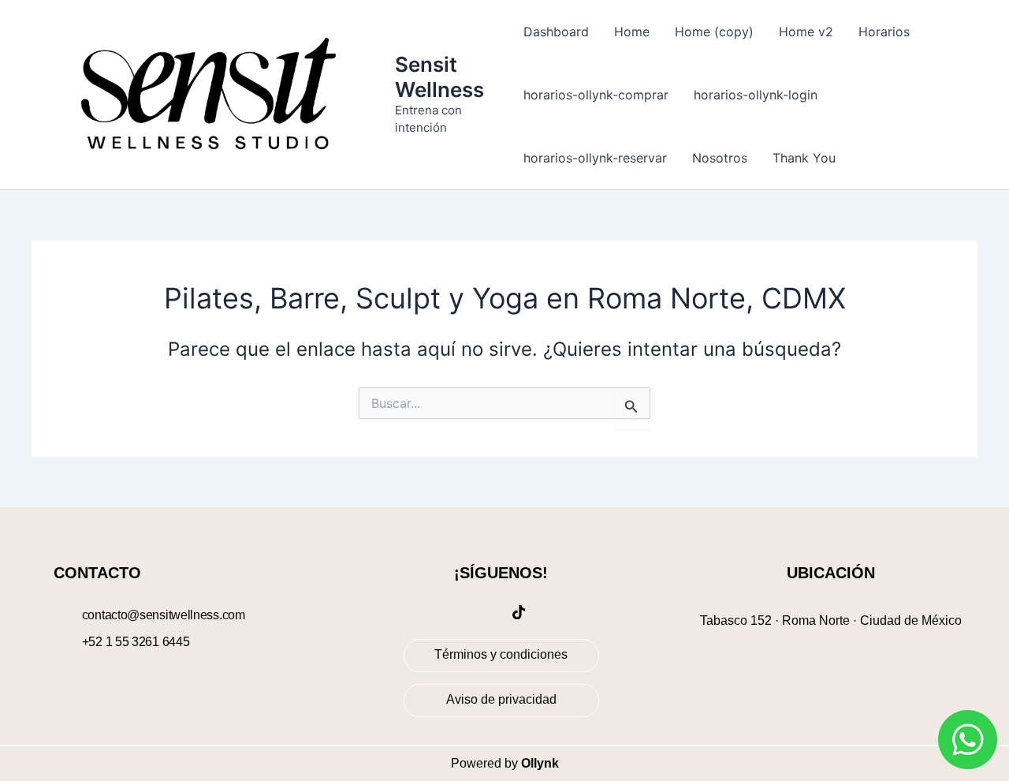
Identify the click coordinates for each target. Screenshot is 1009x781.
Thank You (804, 158)
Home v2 (806, 31)
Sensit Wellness (439, 76)
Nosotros (719, 158)
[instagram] (483, 611)
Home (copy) (714, 31)
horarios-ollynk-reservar (595, 158)
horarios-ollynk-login (755, 95)
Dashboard (556, 31)
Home (632, 31)
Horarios (884, 31)
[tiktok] (519, 611)
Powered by (505, 763)
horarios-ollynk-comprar (595, 95)
